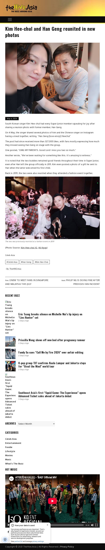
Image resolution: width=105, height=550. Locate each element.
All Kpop (42, 247)
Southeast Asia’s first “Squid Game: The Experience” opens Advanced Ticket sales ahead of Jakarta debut (52, 394)
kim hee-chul (42, 262)
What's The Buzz (14, 463)
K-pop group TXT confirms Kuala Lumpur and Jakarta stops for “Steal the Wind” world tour (52, 364)
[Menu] (9, 19)
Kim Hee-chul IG (29, 247)
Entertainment (13, 443)
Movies (9, 455)
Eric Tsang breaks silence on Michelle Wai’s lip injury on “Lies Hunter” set (50, 315)
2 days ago (23, 321)
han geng (26, 262)
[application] (52, 501)
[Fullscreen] (96, 525)
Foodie (8, 447)
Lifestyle (10, 451)
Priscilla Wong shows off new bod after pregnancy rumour (51, 340)
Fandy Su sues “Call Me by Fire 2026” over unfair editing (50, 352)
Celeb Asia (10, 255)
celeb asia (12, 262)
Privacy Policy (67, 546)
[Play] (8, 525)
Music (8, 459)
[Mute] (92, 525)
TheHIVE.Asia (15, 269)
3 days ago (23, 399)
